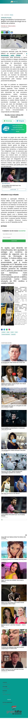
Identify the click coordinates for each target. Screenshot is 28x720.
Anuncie (9, 699)
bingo (8, 332)
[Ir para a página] (14, 1)
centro (12, 332)
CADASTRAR (14, 240)
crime (16, 332)
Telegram (21, 121)
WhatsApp (9, 121)
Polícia (11, 14)
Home (2, 14)
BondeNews (6, 14)
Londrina (3, 332)
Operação (13, 334)
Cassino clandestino (6, 334)
